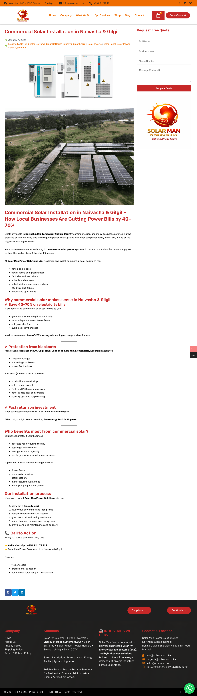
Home (52, 15)
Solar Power (123, 44)
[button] (178, 15)
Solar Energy (80, 44)
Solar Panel (110, 44)
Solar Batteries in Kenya (59, 44)
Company (66, 15)
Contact (139, 15)
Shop (117, 15)
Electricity (13, 44)
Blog (128, 15)
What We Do (83, 15)
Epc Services (102, 15)
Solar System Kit (17, 47)
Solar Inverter (95, 44)
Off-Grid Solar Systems (32, 44)
